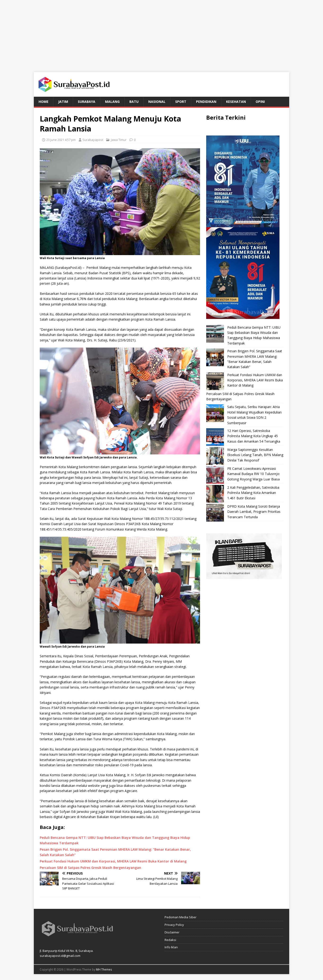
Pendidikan (206, 101)
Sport (180, 101)
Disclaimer (172, 932)
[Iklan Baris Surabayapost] (244, 576)
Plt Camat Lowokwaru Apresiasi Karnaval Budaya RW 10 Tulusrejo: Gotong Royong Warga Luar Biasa (253, 473)
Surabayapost (93, 140)
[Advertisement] (161, 33)
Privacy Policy (174, 925)
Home (43, 101)
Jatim (63, 101)
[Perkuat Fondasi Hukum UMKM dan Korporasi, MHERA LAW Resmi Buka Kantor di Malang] (215, 381)
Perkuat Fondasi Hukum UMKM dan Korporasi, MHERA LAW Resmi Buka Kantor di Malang (255, 380)
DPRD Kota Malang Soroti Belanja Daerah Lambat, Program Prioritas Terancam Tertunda (253, 511)
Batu (134, 101)
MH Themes (104, 969)
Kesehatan (236, 101)
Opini (260, 101)
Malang (112, 101)
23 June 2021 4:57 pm (61, 140)
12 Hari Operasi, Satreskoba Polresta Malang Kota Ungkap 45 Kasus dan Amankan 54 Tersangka (253, 436)
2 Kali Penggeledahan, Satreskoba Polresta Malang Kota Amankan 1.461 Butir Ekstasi (253, 492)
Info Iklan (171, 947)
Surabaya (86, 101)
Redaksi (170, 940)
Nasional (157, 101)
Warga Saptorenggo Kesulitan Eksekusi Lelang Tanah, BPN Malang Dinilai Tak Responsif (255, 454)
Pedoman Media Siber (180, 917)
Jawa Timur (119, 140)
